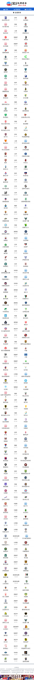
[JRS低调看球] (17, 677)
